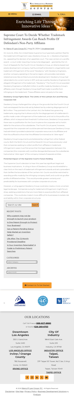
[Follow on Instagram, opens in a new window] (32, 377)
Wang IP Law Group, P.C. (32, 388)
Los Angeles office (20, 350)
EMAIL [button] (38, 14)
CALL (63, 14)
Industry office (53, 350)
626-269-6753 (41, 327)
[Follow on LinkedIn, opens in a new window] (37, 377)
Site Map (19, 391)
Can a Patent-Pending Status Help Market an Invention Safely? (20, 232)
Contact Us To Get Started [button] (38, 285)
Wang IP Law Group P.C (16, 49)
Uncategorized (47, 49)
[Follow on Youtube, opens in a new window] (46, 377)
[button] (12, 14)
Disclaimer (10, 391)
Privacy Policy (31, 391)
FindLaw (37, 395)
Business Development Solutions (52, 391)
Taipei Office (53, 372)
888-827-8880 (43, 323)
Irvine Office (20, 369)
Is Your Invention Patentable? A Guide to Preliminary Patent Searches (21, 248)
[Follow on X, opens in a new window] (42, 377)
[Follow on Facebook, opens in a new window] (27, 377)
